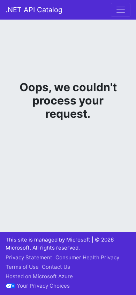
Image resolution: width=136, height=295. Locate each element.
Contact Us (56, 267)
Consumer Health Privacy (87, 257)
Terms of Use (22, 267)
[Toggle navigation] (120, 10)
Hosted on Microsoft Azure (39, 276)
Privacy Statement (29, 257)
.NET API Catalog (34, 10)
